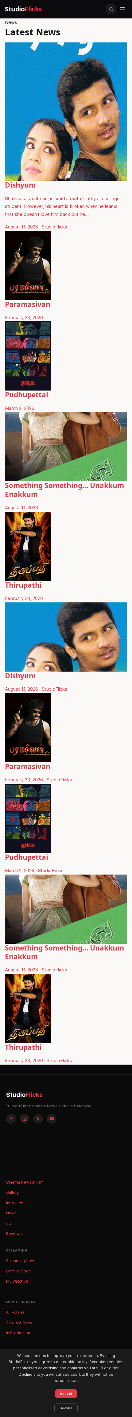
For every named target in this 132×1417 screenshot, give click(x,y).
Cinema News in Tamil (25, 1182)
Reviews (14, 1233)
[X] (38, 1119)
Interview (14, 1203)
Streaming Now (20, 1260)
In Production (18, 1333)
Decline (66, 1408)
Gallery (12, 1192)
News (11, 1213)
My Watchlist (17, 1281)
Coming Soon (18, 1271)
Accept (66, 1393)
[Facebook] (11, 1119)
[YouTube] (51, 1119)
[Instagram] (24, 1119)
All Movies (15, 1312)
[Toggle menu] (122, 9)
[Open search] (111, 9)
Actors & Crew (19, 1322)
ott (8, 1223)
